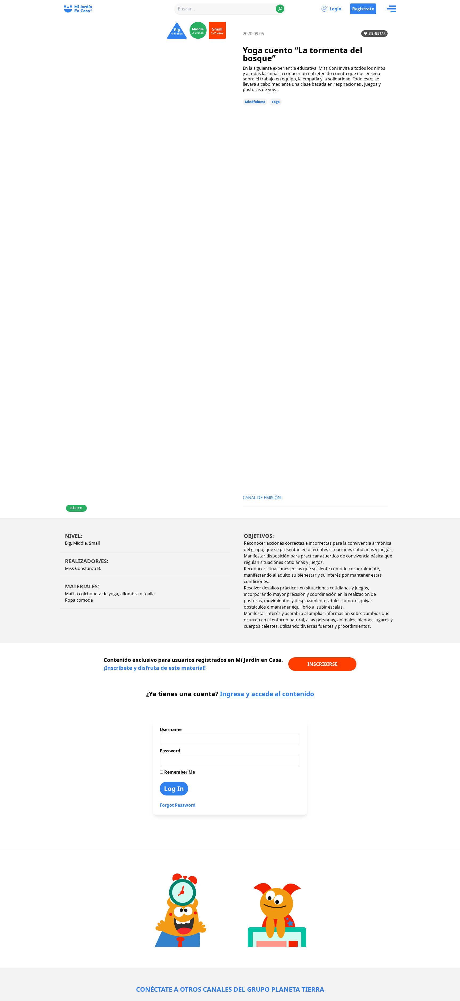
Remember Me (179, 772)
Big (68, 543)
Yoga (276, 102)
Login (336, 9)
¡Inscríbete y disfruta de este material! (155, 667)
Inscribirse (322, 664)
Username (171, 729)
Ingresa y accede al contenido (267, 693)
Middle (80, 543)
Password (170, 751)
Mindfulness (255, 102)
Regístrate (363, 9)
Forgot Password (177, 805)
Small (94, 543)
